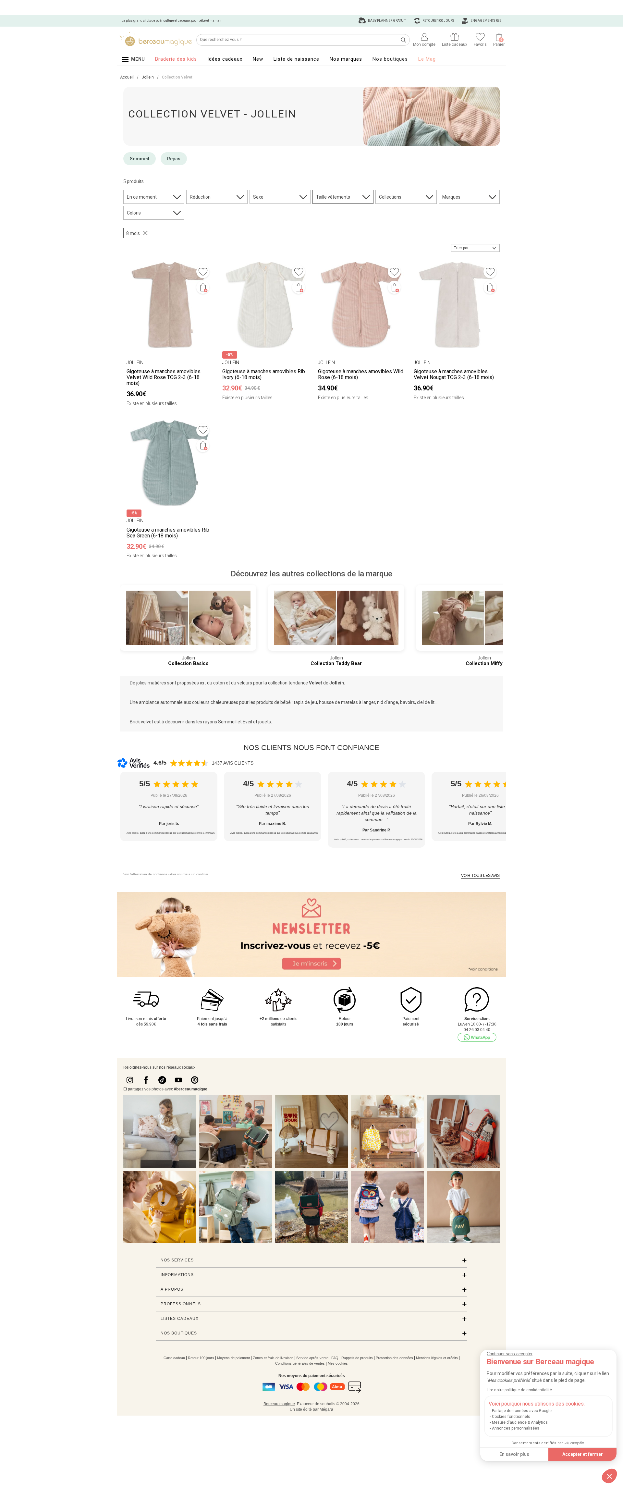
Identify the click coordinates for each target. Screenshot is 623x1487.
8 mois (133, 233)
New (258, 59)
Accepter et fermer (582, 1454)
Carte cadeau (174, 1358)
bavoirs (407, 702)
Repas (173, 158)
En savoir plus (514, 1454)
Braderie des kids (176, 59)
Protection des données (394, 1358)
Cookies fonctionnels (511, 1416)
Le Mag (427, 59)
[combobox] (475, 248)
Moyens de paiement (233, 1358)
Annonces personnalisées (515, 1428)
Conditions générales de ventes (300, 1363)
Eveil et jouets (257, 721)
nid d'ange (387, 702)
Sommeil (139, 158)
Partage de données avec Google (522, 1410)
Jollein (336, 682)
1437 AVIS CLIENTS (232, 763)
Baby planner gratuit (386, 20)
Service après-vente (312, 1358)
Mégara (326, 1409)
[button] (609, 1476)
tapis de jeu (305, 702)
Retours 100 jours (438, 20)
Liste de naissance (296, 59)
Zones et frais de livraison (273, 1358)
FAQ (334, 1358)
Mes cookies (338, 1363)
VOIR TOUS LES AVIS (480, 875)
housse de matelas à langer (347, 702)
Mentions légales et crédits (437, 1358)
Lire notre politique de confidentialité (519, 1390)
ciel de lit (425, 702)
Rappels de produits (357, 1358)
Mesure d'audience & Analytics (520, 1422)
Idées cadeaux (224, 59)
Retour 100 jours (201, 1358)
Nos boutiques (390, 59)
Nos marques (346, 59)
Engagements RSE (485, 20)
